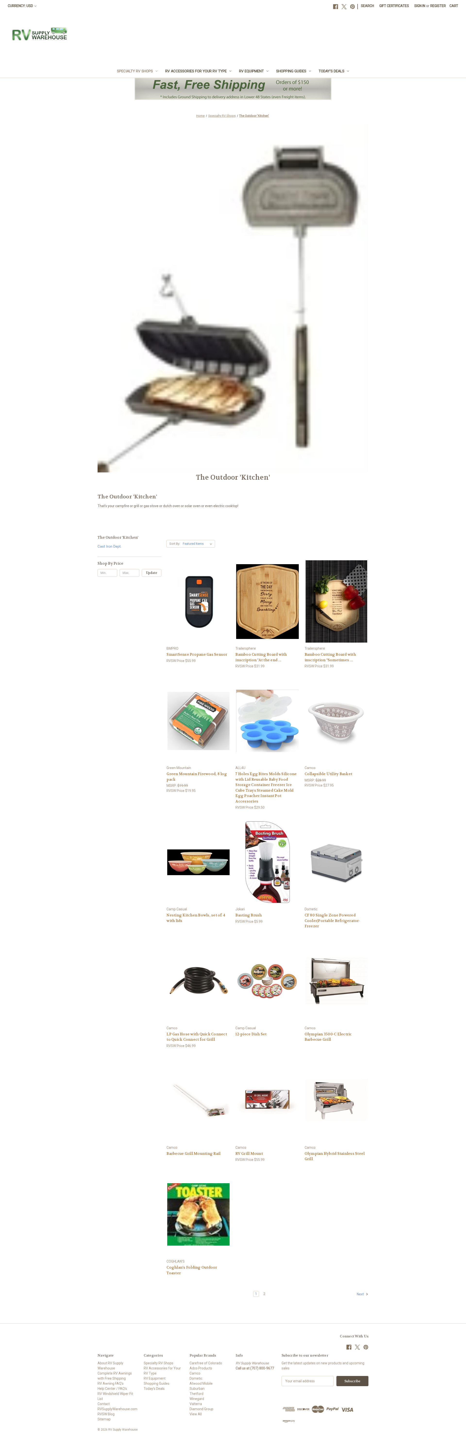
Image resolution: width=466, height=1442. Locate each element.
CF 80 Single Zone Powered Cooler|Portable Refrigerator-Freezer (332, 921)
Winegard (197, 1399)
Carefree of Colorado (206, 1363)
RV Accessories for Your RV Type (196, 71)
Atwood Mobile (201, 1383)
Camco (195, 1373)
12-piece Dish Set (250, 1034)
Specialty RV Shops (135, 71)
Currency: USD (21, 6)
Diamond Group (201, 1409)
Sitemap (104, 1419)
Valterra (196, 1404)
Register (438, 6)
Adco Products (201, 1368)
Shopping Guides (291, 71)
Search (367, 6)
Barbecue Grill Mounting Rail (193, 1153)
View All (196, 1414)
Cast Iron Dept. (109, 546)
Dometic (196, 1378)
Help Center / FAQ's (112, 1389)
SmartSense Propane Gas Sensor (196, 654)
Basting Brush (248, 915)
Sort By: (174, 543)
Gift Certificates (394, 6)
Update (151, 573)
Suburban (197, 1389)
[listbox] (198, 543)
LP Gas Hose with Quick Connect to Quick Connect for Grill (196, 1037)
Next (361, 1294)
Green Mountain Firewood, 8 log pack (196, 776)
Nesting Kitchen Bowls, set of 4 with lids (195, 918)
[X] (344, 6)
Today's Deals (331, 71)
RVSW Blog (106, 1414)
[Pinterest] (352, 6)
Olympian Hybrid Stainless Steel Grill (335, 1156)
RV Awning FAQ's (111, 1383)
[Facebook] (335, 6)
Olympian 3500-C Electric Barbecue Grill (328, 1037)
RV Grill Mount (249, 1153)
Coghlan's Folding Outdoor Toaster (191, 1270)
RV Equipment (251, 71)
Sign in (419, 6)
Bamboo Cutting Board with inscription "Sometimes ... (330, 657)
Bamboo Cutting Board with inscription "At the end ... (261, 657)
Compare (197, 602)
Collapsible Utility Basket (328, 773)
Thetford (196, 1394)
